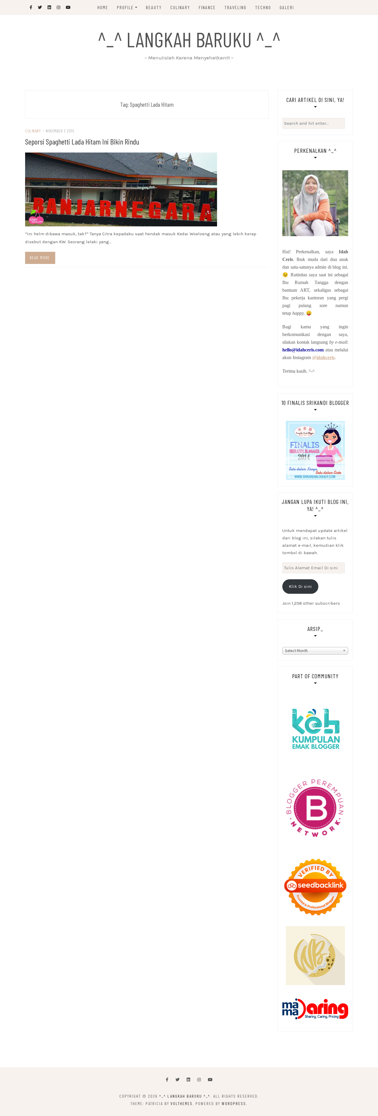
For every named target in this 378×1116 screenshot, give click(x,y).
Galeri (287, 7)
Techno (263, 7)
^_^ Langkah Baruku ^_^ (189, 39)
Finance (207, 7)
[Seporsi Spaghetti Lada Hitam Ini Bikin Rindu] (121, 189)
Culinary (180, 7)
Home (102, 7)
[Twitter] (177, 1079)
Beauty (154, 7)
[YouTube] (210, 1079)
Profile (125, 7)
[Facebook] (167, 1079)
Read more (40, 257)
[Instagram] (199, 1079)
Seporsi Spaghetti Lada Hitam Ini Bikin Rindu (82, 141)
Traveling (235, 7)
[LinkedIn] (188, 1079)
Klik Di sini (300, 586)
